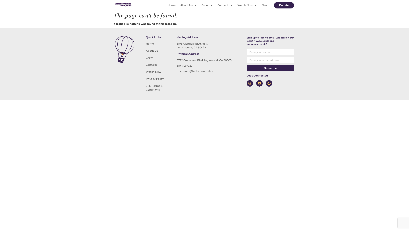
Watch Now (245, 5)
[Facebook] (269, 83)
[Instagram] (250, 83)
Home (172, 5)
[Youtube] (259, 83)
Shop (265, 5)
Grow (204, 5)
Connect (222, 5)
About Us (186, 5)
